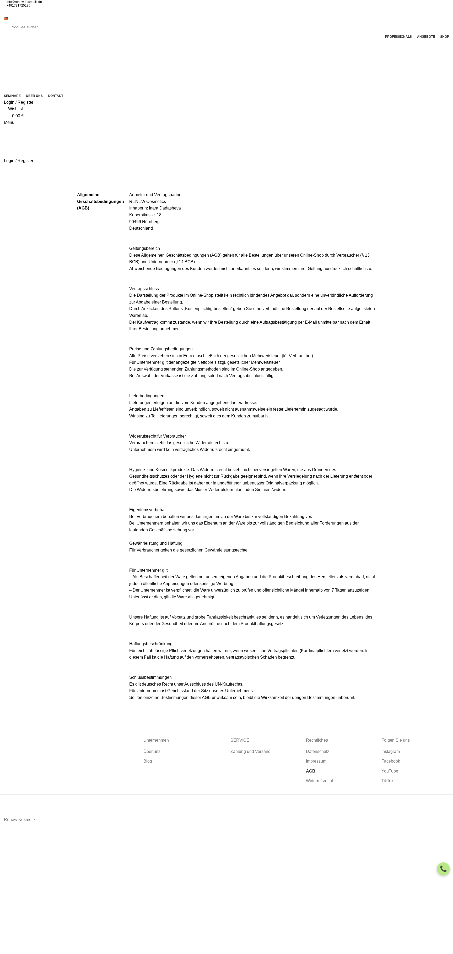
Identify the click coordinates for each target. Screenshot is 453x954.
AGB (310, 771)
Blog (147, 761)
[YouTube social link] (229, 11)
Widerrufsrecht (319, 781)
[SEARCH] (440, 27)
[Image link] (56, 756)
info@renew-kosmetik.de (24, 2)
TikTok (387, 781)
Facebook (390, 761)
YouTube (389, 771)
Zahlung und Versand (250, 751)
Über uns (151, 751)
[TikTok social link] (236, 11)
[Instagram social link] (223, 11)
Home (8, 188)
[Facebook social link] (217, 11)
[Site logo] (30, 65)
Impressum (316, 761)
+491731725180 (18, 5)
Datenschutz (317, 751)
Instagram (390, 751)
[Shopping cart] (5, 167)
